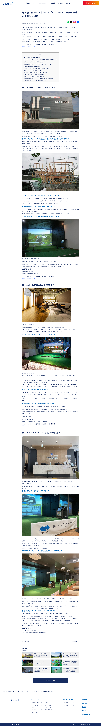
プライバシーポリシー (15, 724)
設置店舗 (53, 3)
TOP (4, 692)
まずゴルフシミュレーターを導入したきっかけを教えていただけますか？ (41, 59)
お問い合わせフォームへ (28, 46)
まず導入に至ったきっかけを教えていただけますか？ (36, 68)
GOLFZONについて (42, 3)
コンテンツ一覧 (50, 680)
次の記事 (74, 642)
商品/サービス (30, 3)
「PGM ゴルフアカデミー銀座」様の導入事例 (33, 74)
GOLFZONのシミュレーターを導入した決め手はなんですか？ (38, 78)
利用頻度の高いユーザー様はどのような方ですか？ (36, 63)
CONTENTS (11, 692)
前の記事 (27, 642)
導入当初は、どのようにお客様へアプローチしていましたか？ (39, 61)
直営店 (68, 3)
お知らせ (60, 3)
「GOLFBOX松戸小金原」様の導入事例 (32, 57)
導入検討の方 (91, 716)
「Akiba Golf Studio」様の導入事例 (31, 66)
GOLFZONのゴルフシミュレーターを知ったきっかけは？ (37, 65)
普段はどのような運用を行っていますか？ (34, 70)
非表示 (42, 54)
